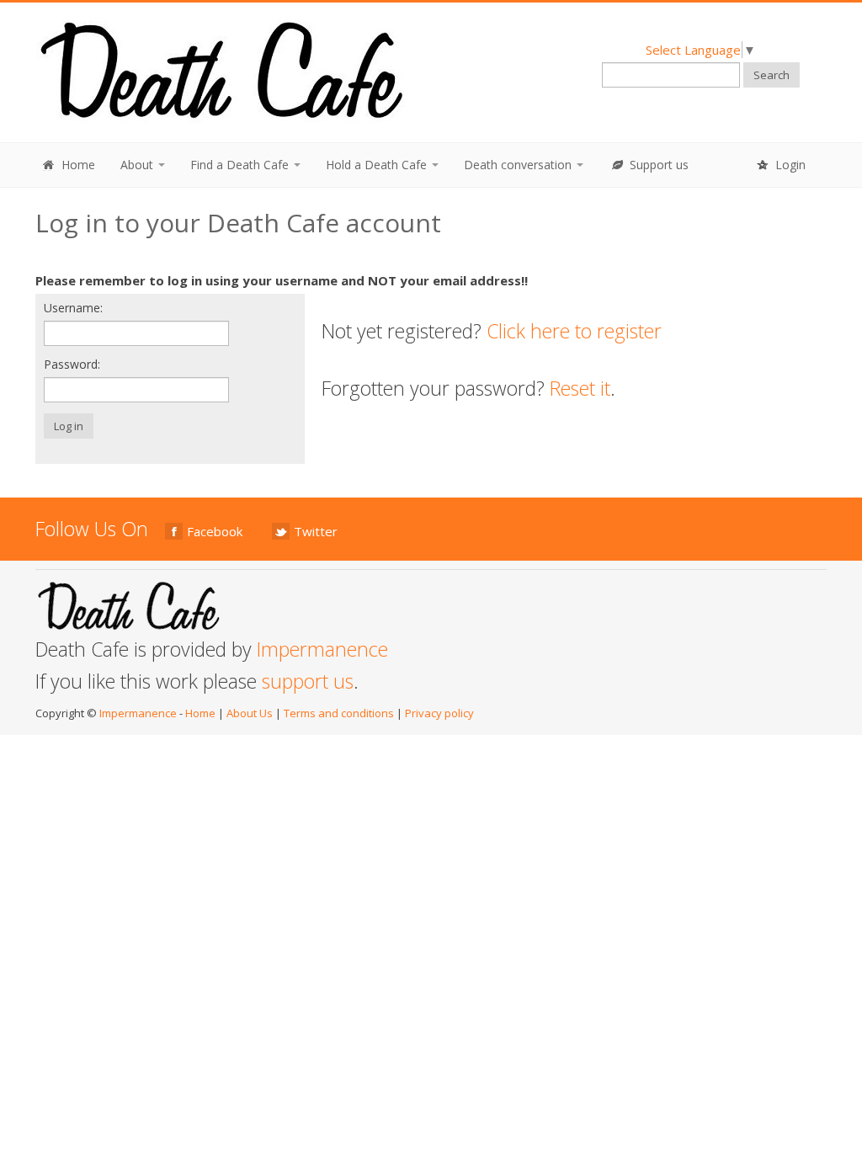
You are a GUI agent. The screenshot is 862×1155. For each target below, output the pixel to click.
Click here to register (574, 330)
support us (308, 681)
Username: (73, 308)
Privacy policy (439, 713)
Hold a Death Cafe (378, 165)
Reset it (580, 388)
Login (789, 165)
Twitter (316, 531)
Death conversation (519, 165)
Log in (68, 426)
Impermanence (322, 649)
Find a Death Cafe (241, 165)
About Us (249, 713)
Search (771, 74)
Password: (72, 364)
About (138, 165)
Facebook (214, 531)
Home (76, 165)
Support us (657, 165)
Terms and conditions (339, 713)
